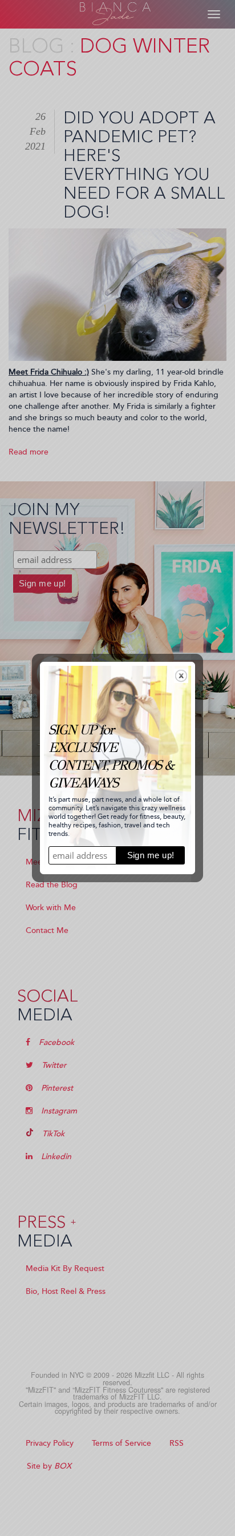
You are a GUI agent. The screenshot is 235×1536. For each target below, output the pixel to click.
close (181, 676)
